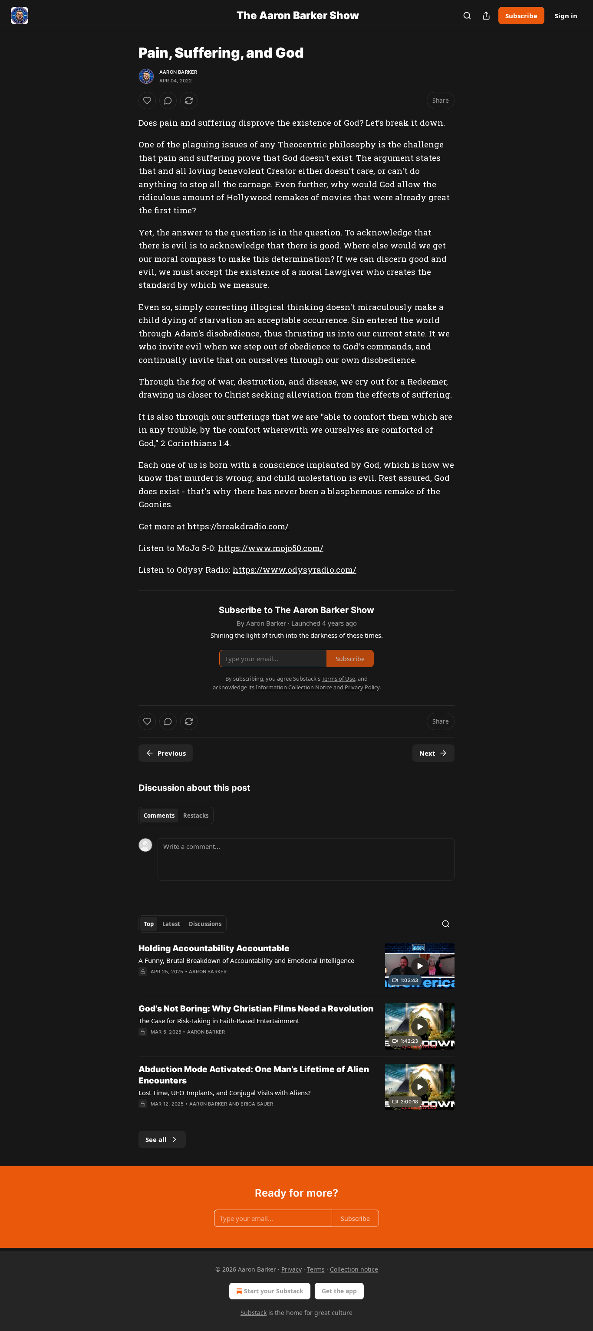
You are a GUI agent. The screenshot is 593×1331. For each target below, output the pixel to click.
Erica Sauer (256, 1104)
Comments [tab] (159, 815)
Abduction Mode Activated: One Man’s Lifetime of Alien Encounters (253, 1075)
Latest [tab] (171, 924)
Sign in (566, 15)
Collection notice (354, 1269)
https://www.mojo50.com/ (270, 547)
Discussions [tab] (205, 924)
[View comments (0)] (168, 100)
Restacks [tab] (195, 815)
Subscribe (521, 15)
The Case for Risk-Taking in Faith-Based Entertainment (218, 1020)
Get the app (339, 1291)
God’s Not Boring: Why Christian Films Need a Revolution (255, 1009)
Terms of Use (338, 678)
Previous (172, 753)
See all (156, 1139)
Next (427, 753)
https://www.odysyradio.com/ (294, 569)
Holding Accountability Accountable (214, 948)
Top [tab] (149, 924)
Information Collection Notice (294, 687)
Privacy (291, 1269)
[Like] (147, 100)
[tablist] (176, 815)
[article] (296, 966)
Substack (253, 1312)
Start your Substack (273, 1291)
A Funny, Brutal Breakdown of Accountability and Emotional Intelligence (246, 960)
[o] (419, 966)
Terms (316, 1269)
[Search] (467, 15)
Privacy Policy (362, 687)
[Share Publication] (486, 15)
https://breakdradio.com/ (238, 526)
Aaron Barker (178, 72)
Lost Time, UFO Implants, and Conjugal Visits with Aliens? (224, 1092)
